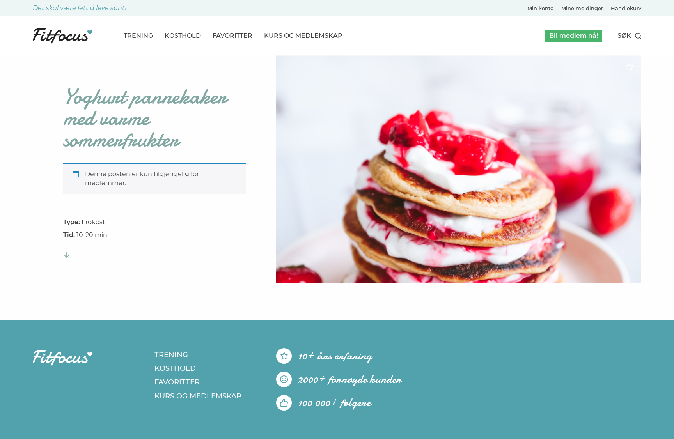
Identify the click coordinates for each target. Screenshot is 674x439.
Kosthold (183, 35)
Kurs (303, 35)
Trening (138, 35)
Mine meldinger (582, 8)
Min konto (540, 8)
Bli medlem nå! (573, 35)
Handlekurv (626, 8)
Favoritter (232, 35)
